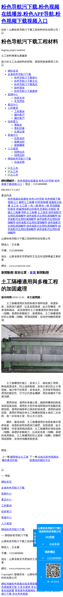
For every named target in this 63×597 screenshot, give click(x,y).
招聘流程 (19, 155)
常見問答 (19, 101)
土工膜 (23, 205)
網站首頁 (13, 70)
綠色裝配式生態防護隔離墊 (42, 215)
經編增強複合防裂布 (28, 209)
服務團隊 (19, 145)
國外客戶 (19, 118)
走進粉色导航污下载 (19, 74)
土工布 (15, 205)
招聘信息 (19, 152)
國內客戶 (19, 114)
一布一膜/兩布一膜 (38, 205)
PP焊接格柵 (41, 202)
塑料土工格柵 (29, 212)
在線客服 (54, 544)
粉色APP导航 (46, 180)
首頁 (33, 272)
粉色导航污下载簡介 (25, 77)
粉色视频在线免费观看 (24, 583)
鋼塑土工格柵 (26, 202)
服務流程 (19, 141)
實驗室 (18, 125)
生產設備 (19, 131)
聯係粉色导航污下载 (19, 158)
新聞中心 (13, 94)
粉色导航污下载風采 (25, 84)
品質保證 (19, 138)
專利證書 (19, 128)
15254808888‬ (54, 558)
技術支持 (19, 97)
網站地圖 (6, 583)
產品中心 (13, 104)
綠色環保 (19, 87)
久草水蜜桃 (23, 587)
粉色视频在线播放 (27, 180)
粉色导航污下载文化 (25, 81)
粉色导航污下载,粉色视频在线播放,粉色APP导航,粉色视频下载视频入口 (31, 14)
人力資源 (13, 148)
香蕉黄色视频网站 (25, 590)
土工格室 (42, 212)
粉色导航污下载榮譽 (25, 91)
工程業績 (19, 111)
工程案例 (13, 108)
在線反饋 (19, 162)
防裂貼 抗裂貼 (48, 209)
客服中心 (13, 135)
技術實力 (13, 121)
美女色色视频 (20, 593)
